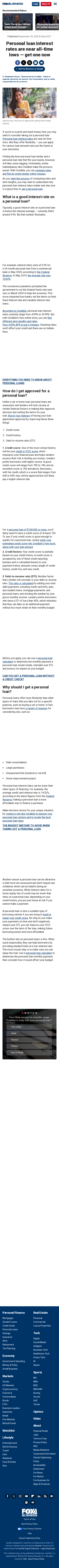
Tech (36, 1333)
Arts (5, 1465)
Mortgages (8, 1318)
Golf (35, 1400)
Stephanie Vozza (12, 77)
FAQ (35, 1446)
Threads (29, 62)
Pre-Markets (9, 1419)
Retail (5, 1415)
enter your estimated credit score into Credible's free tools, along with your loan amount (29, 544)
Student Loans (10, 1322)
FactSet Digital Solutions (28, 1548)
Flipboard (32, 1496)
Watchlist (9, 1430)
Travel (6, 1450)
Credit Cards (9, 1325)
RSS (45, 1496)
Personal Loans (10, 1329)
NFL (35, 1378)
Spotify (26, 1502)
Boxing (36, 1393)
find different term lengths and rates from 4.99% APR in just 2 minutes (27, 321)
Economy (8, 1355)
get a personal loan (32, 189)
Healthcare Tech (41, 1353)
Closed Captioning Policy (29, 1538)
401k (5, 1341)
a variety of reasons (36, 708)
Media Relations (41, 1450)
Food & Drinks (9, 1462)
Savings (6, 1333)
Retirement (8, 1344)
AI (34, 1361)
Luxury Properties (42, 1325)
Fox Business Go (41, 1480)
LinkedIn (39, 1496)
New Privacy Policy (29, 1524)
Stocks (6, 1381)
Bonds (6, 1400)
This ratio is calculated (20, 583)
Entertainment (10, 1443)
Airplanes (7, 1458)
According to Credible (14, 310)
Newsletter (51, 1496)
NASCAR (37, 1389)
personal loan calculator (39, 953)
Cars (5, 1454)
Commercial (39, 1322)
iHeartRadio (32, 1502)
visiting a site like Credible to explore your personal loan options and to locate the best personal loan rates (27, 817)
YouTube (26, 1496)
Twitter (23, 62)
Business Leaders (11, 1408)
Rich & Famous (10, 1447)
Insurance (7, 1337)
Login (35, 4)
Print (35, 62)
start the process (20, 178)
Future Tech (39, 1357)
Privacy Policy (40, 1442)
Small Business (10, 1369)
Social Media (39, 1342)
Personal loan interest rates (18, 138)
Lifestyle (8, 1437)
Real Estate (40, 1312)
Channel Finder (40, 1431)
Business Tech (40, 1350)
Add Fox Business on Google (30, 69)
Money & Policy (10, 1365)
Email (41, 62)
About (37, 1425)
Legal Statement (48, 1548)
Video (37, 1418)
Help (29, 1533)
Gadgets (37, 1346)
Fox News (38, 1472)
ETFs (5, 1404)
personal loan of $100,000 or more (28, 529)
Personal (37, 1318)
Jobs (35, 1435)
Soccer (36, 1396)
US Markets (8, 1385)
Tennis (36, 1404)
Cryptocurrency (10, 1389)
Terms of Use (40, 1438)
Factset (38, 1546)
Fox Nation (38, 1476)
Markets (8, 1376)
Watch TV (46, 4)
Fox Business (13, 4)
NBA (35, 1381)
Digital (36, 1338)
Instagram (20, 1496)
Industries (7, 1412)
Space (36, 1365)
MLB (35, 1385)
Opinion (38, 1411)
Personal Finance (14, 1312)
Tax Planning (9, 1348)
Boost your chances (19, 415)
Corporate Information (44, 1453)
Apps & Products (41, 1484)
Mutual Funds (9, 1423)
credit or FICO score (27, 451)
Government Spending (14, 1361)
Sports (37, 1372)
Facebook (17, 62)
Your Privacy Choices (32, 1529)
